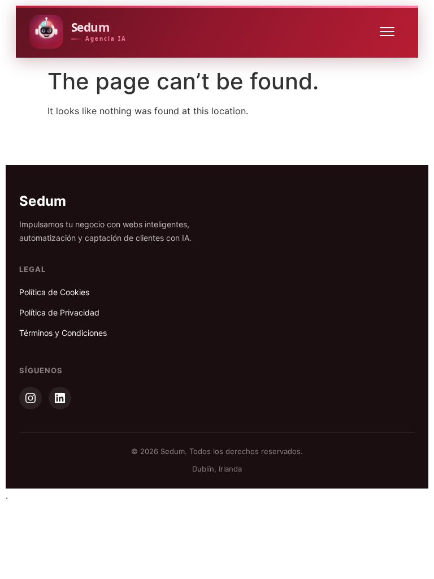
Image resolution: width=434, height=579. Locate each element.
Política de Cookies (54, 292)
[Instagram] (30, 398)
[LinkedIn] (60, 398)
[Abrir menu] (392, 31)
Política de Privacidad (59, 312)
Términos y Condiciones (63, 333)
